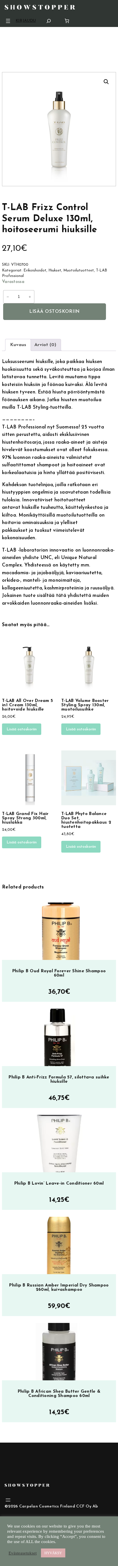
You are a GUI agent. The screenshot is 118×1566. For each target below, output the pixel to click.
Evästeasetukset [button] (23, 1553)
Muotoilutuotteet (78, 270)
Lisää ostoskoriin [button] (22, 729)
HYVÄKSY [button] (53, 1553)
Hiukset (54, 270)
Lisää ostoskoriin (54, 311)
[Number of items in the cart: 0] (67, 21)
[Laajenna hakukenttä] (49, 21)
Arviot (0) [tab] (45, 345)
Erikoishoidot (34, 270)
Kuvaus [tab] (18, 345)
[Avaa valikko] (8, 21)
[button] (106, 82)
